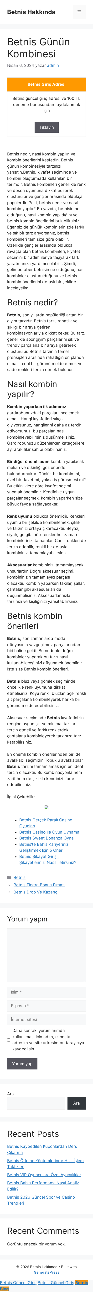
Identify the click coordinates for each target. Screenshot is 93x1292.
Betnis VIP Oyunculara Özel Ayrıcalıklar (44, 1174)
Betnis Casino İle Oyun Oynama (49, 832)
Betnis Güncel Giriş (18, 1282)
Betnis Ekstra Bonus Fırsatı (39, 885)
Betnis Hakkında (31, 12)
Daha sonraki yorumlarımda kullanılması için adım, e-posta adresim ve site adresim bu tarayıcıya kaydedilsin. (48, 1039)
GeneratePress (46, 1272)
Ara (10, 1093)
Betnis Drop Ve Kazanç (35, 892)
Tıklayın (46, 127)
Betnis (20, 877)
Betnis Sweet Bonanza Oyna (46, 838)
